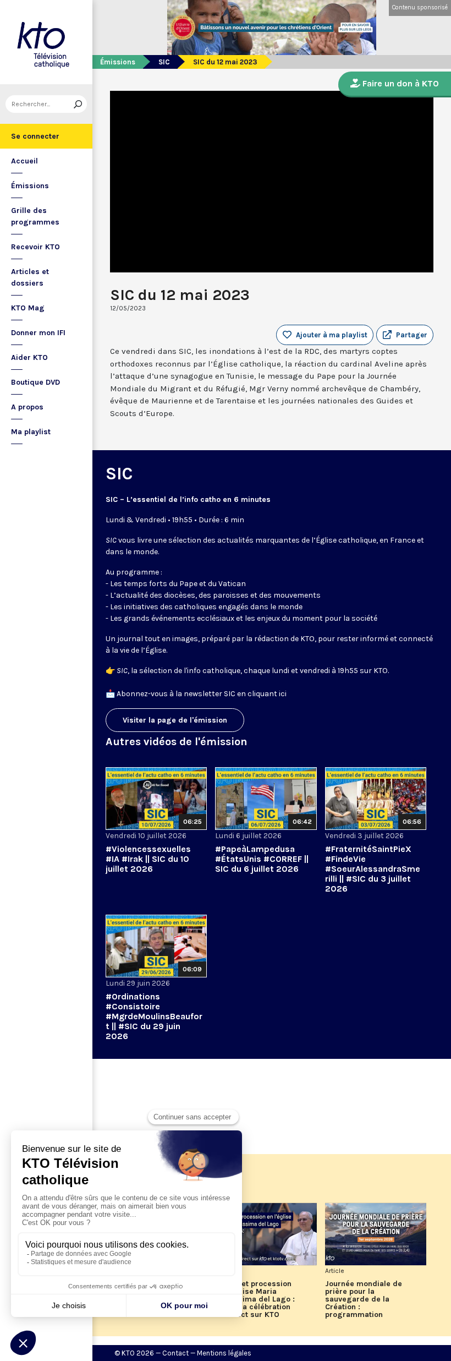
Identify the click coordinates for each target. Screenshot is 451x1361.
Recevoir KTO (35, 247)
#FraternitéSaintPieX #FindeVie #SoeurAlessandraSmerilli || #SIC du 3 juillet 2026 (372, 869)
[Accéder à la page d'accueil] (46, 42)
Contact (175, 1353)
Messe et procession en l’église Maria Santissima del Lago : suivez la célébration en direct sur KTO (255, 1299)
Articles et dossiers (30, 277)
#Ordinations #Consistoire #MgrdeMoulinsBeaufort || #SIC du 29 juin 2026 (154, 1016)
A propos (27, 407)
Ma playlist (31, 431)
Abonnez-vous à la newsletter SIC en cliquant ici (202, 693)
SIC (164, 62)
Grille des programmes (35, 216)
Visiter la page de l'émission (175, 720)
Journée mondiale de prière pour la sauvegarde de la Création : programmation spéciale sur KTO (363, 1299)
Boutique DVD (35, 382)
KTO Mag (28, 308)
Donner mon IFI (38, 332)
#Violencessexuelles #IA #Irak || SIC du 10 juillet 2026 (148, 859)
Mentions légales (224, 1353)
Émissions (30, 185)
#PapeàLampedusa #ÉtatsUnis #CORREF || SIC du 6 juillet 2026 (262, 859)
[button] (404, 335)
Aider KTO (29, 357)
